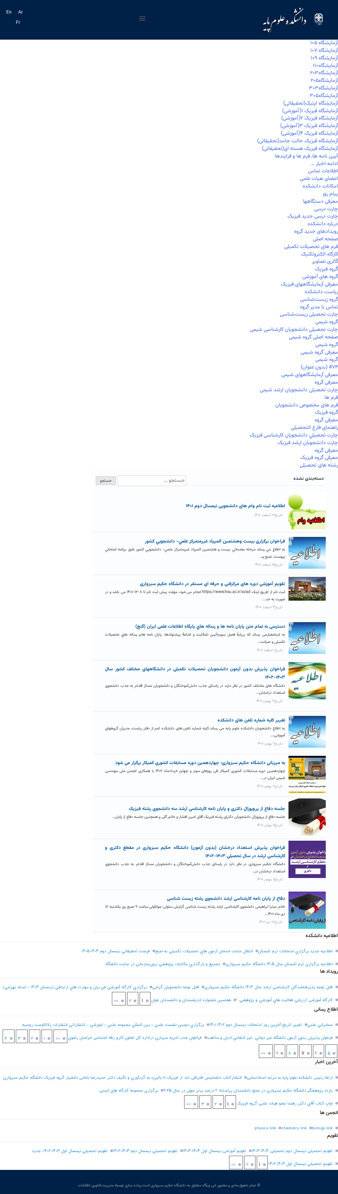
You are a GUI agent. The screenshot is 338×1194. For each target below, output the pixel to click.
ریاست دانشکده (321, 292)
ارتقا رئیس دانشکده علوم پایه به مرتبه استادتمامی (290, 1077)
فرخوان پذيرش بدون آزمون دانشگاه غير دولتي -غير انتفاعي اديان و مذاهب (270, 1038)
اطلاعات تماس (323, 171)
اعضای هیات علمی (319, 179)
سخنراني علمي (320, 1025)
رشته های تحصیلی (319, 465)
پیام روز (330, 194)
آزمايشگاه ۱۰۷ (324, 51)
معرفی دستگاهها (320, 201)
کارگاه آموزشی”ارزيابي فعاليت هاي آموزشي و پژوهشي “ (284, 1000)
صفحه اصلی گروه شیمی (313, 337)
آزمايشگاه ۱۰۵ (324, 43)
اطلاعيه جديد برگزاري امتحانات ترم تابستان (295, 951)
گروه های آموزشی (320, 277)
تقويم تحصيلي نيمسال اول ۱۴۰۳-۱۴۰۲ (300, 1164)
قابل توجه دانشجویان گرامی (175, 987)
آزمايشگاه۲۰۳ (324, 73)
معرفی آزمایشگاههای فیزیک (309, 284)
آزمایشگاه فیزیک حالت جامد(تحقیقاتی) (297, 141)
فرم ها (331, 398)
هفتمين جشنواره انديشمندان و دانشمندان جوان (191, 1000)
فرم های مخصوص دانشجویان (306, 405)
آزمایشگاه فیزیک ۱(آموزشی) (310, 111)
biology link (322, 1128)
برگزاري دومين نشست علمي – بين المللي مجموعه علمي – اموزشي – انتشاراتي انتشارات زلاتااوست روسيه (113, 1025)
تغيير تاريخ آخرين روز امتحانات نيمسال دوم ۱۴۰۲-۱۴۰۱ (255, 1025)
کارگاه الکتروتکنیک (319, 254)
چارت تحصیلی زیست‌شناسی (309, 314)
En (9, 12)
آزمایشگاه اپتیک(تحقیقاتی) (310, 103)
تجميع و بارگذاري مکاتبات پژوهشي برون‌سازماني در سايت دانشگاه (162, 964)
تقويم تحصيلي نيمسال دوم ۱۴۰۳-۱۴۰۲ (145, 1151)
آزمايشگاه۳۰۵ (324, 96)
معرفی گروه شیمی (319, 352)
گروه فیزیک (326, 269)
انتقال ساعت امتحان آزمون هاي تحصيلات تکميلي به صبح (204, 951)
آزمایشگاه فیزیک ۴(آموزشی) (309, 133)
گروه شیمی (326, 322)
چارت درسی (326, 209)
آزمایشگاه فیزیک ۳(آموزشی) (309, 126)
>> (116, 1001)
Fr (18, 22)
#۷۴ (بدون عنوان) (319, 367)
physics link (265, 1128)
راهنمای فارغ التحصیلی (314, 428)
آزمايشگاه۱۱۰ (325, 66)
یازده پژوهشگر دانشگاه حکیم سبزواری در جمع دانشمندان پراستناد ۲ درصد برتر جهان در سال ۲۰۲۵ (248, 1090)
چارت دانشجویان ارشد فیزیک (308, 443)
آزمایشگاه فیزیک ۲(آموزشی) (309, 118)
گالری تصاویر (325, 262)
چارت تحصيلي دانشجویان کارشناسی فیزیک (294, 435)
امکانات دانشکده (320, 186)
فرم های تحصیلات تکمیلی (311, 247)
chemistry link (294, 1128)
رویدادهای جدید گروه (316, 232)
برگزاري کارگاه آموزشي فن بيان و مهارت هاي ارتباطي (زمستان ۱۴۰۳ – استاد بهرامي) (75, 987)
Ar (20, 12)
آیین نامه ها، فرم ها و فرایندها (306, 156)
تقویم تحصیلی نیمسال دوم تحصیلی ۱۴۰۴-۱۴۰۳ (292, 1151)
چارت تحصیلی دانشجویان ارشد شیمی (299, 390)
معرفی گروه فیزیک (319, 458)
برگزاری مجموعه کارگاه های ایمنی (128, 1090)
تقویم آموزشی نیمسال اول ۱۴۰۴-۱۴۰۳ (214, 1151)
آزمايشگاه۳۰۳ (323, 88)
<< (57, 1039)
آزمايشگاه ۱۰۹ (324, 58)
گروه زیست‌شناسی (319, 300)
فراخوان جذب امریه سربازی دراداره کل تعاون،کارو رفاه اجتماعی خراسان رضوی (135, 1038)
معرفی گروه (326, 382)
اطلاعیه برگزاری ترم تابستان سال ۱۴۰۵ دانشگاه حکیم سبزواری (279, 964)
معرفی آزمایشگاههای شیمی (309, 375)
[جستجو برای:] (151, 480)
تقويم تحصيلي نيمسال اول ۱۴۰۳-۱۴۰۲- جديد (70, 1151)
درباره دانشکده (323, 224)
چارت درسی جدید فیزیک (312, 216)
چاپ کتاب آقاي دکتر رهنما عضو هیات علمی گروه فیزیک (285, 1103)
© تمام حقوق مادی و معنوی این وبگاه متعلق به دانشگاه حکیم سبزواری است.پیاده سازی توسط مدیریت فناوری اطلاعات (169, 1185)
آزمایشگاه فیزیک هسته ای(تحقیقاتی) (300, 149)
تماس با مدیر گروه (319, 307)
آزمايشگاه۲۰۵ (324, 81)
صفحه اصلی (325, 239)
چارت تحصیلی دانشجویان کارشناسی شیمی (294, 330)
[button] (142, 18)
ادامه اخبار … (324, 164)
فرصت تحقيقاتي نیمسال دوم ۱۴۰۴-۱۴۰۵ (116, 951)
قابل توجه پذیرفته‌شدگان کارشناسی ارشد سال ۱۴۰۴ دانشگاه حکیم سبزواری (268, 987)
